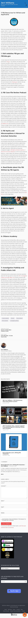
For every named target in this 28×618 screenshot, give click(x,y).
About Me (10, 609)
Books (14, 609)
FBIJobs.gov (14, 82)
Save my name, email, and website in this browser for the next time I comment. (14, 519)
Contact (23, 611)
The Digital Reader (21, 605)
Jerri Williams (7, 3)
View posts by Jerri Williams (6, 351)
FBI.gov (8, 61)
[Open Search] (25, 3)
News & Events (6, 611)
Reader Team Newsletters (15, 611)
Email (2, 507)
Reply (2, 474)
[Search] (25, 581)
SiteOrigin (16, 607)
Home (5, 609)
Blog (22, 609)
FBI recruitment (5, 320)
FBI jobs (12, 318)
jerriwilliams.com (4, 123)
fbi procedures (19, 318)
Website (2, 512)
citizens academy (5, 318)
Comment (3, 486)
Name (2, 500)
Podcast (18, 609)
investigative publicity (14, 320)
